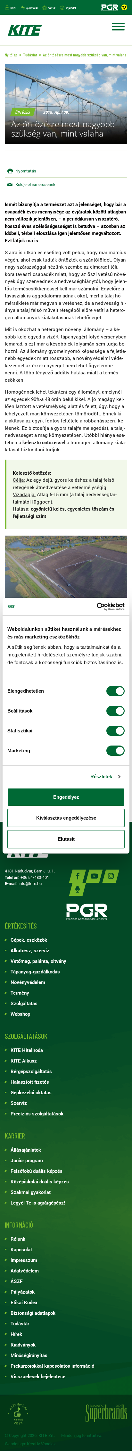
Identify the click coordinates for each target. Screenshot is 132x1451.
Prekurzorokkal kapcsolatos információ (52, 1366)
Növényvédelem (28, 982)
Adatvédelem (25, 1270)
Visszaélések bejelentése (38, 1376)
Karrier (51, 8)
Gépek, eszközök (29, 940)
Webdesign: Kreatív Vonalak (30, 1444)
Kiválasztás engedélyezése (66, 818)
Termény (20, 992)
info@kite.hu (30, 883)
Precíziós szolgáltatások (37, 1113)
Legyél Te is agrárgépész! (38, 1202)
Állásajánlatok (26, 1150)
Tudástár (20, 1323)
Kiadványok (23, 1344)
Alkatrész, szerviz (30, 950)
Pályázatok (23, 1291)
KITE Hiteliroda (27, 1050)
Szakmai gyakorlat (31, 1192)
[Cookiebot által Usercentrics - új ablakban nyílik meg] (97, 607)
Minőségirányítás (29, 1355)
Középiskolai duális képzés (40, 1181)
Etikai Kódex (24, 1302)
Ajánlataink (32, 8)
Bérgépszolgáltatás (31, 1071)
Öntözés (23, 112)
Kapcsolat (70, 8)
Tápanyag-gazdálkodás (35, 971)
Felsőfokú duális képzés (36, 1171)
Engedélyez (66, 797)
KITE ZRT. (24, 30)
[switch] (115, 711)
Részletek (101, 776)
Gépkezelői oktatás (31, 1092)
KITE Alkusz (24, 1060)
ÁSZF (17, 1281)
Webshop (20, 1014)
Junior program (27, 1160)
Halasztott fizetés (30, 1082)
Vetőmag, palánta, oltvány (38, 961)
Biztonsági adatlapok (33, 1313)
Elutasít (66, 839)
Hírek (16, 1334)
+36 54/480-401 (35, 877)
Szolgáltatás (24, 1003)
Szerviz (19, 1103)
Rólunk (13, 8)
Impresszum (24, 1260)
